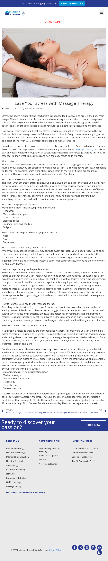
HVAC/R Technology (15, 448)
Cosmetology (12, 465)
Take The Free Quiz (72, 3)
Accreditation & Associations (85, 448)
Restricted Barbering (15, 469)
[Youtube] (99, 547)
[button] (101, 12)
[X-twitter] (80, 547)
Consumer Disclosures (82, 456)
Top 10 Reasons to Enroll (83, 461)
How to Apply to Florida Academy (49, 450)
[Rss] (99, 552)
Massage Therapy (14, 486)
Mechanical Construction (17, 456)
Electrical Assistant (14, 461)
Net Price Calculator (48, 464)
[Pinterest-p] (93, 547)
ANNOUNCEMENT (54, 21)
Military (42, 459)
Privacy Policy (55, 550)
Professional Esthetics (16, 478)
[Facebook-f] (74, 547)
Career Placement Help (82, 452)
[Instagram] (86, 547)
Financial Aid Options (48, 455)
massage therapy (84, 149)
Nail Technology (13, 482)
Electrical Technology (15, 452)
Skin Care (10, 473)
